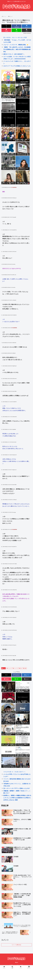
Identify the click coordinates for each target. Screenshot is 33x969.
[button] (27, 30)
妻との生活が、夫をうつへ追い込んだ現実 (15, 37)
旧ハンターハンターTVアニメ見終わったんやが (16, 788)
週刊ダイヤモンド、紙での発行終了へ (13, 54)
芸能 (25, 668)
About (16, 962)
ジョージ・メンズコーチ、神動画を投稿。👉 (15, 45)
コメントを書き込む (16, 944)
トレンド (10, 668)
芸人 (21, 668)
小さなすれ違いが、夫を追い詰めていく (14, 772)
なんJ (4, 668)
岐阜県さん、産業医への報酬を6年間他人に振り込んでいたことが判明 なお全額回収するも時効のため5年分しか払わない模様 (17, 797)
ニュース (16, 668)
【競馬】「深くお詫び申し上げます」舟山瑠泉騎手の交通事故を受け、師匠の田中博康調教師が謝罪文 (16, 49)
